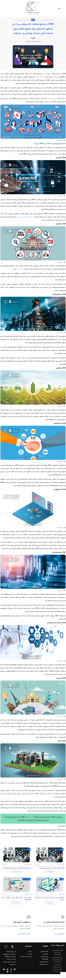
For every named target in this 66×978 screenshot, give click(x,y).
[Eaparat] (7, 969)
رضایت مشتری (20, 269)
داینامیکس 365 (40, 77)
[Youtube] (4, 969)
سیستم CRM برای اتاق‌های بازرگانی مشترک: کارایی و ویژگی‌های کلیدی (57, 960)
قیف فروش (16, 542)
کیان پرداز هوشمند (52, 99)
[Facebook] (7, 972)
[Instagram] (11, 969)
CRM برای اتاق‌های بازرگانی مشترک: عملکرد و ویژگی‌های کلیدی (57, 952)
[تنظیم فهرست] (59, 8)
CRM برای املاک (30, 817)
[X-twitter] (11, 972)
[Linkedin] (15, 969)
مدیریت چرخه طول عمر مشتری (25, 217)
